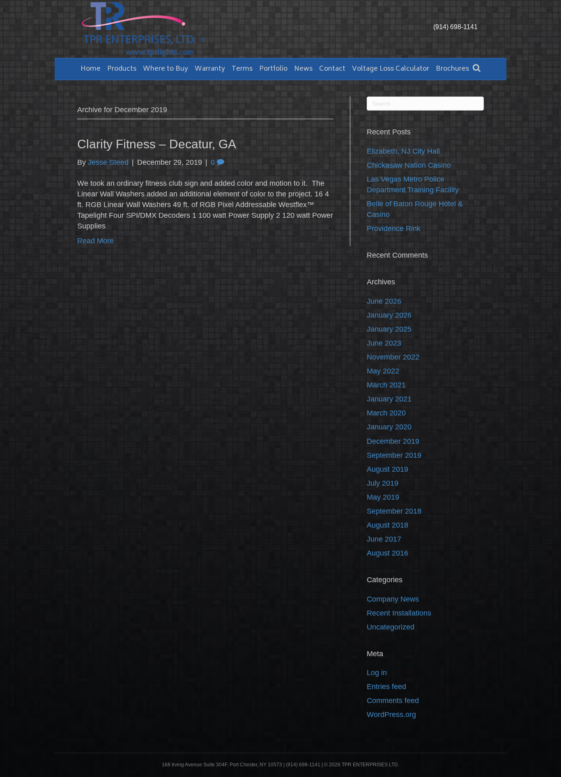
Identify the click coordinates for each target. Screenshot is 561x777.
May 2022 (383, 371)
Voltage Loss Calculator (390, 69)
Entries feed (386, 686)
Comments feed (393, 700)
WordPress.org (391, 714)
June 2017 (384, 539)
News (303, 69)
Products (121, 69)
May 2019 (383, 497)
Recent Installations (399, 613)
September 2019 (394, 455)
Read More (95, 241)
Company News (393, 599)
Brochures (452, 69)
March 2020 (386, 413)
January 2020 (389, 427)
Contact (332, 69)
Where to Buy (165, 69)
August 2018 (387, 525)
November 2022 (393, 357)
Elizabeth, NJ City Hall (403, 151)
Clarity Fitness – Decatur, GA (156, 144)
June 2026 (384, 301)
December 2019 (393, 441)
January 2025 (389, 329)
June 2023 (384, 343)
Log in (377, 673)
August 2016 (387, 553)
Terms (242, 69)
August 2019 (387, 469)
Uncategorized (390, 627)
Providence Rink (394, 228)
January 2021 (389, 399)
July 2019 (382, 483)
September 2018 (394, 511)
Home (90, 69)
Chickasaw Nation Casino (409, 165)
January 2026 (389, 315)
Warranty (210, 69)
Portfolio (273, 69)
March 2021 (386, 385)
